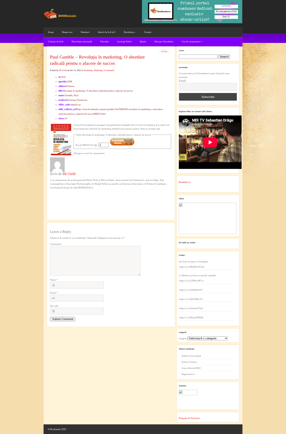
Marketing (98, 70)
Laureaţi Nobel (124, 41)
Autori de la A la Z (107, 32)
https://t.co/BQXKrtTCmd (191, 267)
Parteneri (85, 32)
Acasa (51, 32)
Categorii (183, 338)
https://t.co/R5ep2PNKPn (191, 317)
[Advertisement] (72, 198)
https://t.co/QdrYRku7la (190, 299)
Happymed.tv (188, 374)
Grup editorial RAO (191, 368)
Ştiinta (143, 41)
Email (54, 292)
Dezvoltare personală (82, 41)
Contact (147, 32)
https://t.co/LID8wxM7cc (191, 280)
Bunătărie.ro (185, 182)
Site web (54, 305)
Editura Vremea (189, 362)
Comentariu (55, 244)
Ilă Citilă (63, 70)
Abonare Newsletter (163, 41)
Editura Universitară (191, 356)
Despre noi (67, 32)
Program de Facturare (189, 418)
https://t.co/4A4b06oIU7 (191, 290)
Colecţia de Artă (55, 41)
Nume (54, 280)
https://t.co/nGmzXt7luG (191, 308)
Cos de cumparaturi (192, 41)
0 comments (109, 70)
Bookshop (130, 32)
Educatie (104, 41)
